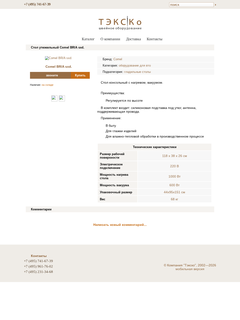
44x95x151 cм (174, 192)
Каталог (88, 39)
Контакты (154, 39)
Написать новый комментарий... (120, 225)
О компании (110, 39)
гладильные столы (137, 72)
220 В (174, 166)
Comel (117, 59)
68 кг (174, 199)
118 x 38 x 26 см (174, 156)
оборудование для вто (135, 65)
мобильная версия (190, 269)
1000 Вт (174, 176)
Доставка (133, 39)
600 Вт (174, 185)
